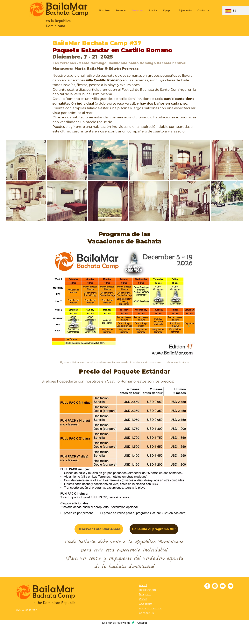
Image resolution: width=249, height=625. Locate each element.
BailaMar (67, 6)
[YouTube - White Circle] (223, 586)
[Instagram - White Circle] (215, 586)
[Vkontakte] (230, 586)
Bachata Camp (67, 12)
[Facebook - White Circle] (207, 586)
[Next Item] (236, 180)
